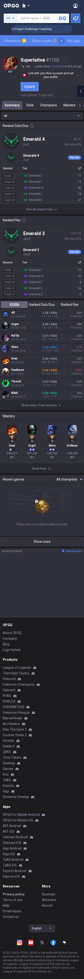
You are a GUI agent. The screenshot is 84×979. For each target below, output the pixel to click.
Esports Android (14, 871)
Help (6, 905)
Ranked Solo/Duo (42, 305)
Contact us (11, 917)
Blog (6, 644)
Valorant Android (15, 837)
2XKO (7, 752)
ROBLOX (9, 701)
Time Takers (12, 757)
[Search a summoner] (62, 18)
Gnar (14, 358)
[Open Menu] (75, 5)
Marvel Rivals (12, 718)
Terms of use (12, 900)
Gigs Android (12, 848)
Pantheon (17, 370)
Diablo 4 (8, 746)
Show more (42, 541)
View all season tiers (39, 209)
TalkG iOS (10, 865)
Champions (14, 41)
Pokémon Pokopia (16, 712)
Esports (8, 785)
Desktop (9, 763)
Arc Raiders (11, 724)
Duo (6, 774)
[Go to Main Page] (11, 5)
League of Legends (17, 667)
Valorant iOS (12, 843)
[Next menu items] (61, 40)
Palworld (9, 679)
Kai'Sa (15, 335)
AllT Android (12, 826)
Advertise (49, 900)
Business (48, 894)
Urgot (15, 324)
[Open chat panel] (80, 91)
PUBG (7, 696)
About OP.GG (12, 633)
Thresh (16, 381)
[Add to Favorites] (64, 60)
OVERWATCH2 (13, 707)
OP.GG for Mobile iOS (18, 820)
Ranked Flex (70, 305)
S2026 (14, 305)
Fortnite (8, 741)
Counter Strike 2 (15, 735)
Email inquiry (12, 911)
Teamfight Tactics (16, 673)
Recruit (47, 905)
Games (8, 769)
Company (10, 638)
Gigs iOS (9, 854)
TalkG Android (13, 859)
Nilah (14, 393)
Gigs (6, 791)
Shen (14, 347)
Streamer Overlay (16, 797)
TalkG (7, 780)
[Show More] (26, 5)
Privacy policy (13, 894)
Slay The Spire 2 (15, 729)
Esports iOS (11, 876)
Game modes (44, 41)
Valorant (9, 690)
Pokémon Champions (19, 684)
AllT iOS (8, 831)
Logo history (12, 650)
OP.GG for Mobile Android (21, 814)
